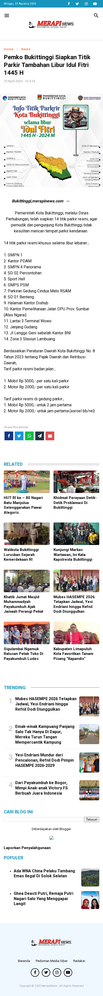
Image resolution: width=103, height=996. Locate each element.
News (25, 49)
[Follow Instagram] (86, 3)
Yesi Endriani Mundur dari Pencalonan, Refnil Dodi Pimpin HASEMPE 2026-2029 (44, 760)
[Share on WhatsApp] (29, 436)
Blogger (65, 829)
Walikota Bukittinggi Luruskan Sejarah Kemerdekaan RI (21, 554)
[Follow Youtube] (94, 3)
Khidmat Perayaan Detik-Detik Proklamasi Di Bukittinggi (75, 503)
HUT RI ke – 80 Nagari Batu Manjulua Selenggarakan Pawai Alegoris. (23, 505)
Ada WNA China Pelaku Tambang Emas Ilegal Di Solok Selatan (44, 874)
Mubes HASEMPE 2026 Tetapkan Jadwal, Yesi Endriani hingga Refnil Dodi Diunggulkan (74, 604)
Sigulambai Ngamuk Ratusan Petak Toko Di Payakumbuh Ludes (23, 654)
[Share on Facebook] (8, 436)
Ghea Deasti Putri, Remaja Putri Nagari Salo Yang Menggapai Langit (43, 898)
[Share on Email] (50, 436)
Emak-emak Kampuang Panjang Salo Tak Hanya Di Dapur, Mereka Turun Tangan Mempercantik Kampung (44, 734)
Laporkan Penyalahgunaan (27, 848)
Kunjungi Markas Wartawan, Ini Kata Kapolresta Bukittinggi (73, 554)
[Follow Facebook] (68, 3)
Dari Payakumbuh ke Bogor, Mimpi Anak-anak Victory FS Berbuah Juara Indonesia (41, 788)
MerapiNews (50, 986)
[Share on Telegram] (39, 436)
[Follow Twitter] (77, 3)
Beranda (24, 961)
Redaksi (79, 961)
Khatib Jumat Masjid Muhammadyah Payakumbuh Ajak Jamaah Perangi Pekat (23, 604)
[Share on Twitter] (19, 436)
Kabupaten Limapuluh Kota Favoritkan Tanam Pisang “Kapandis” (73, 654)
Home (9, 49)
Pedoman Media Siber (52, 961)
